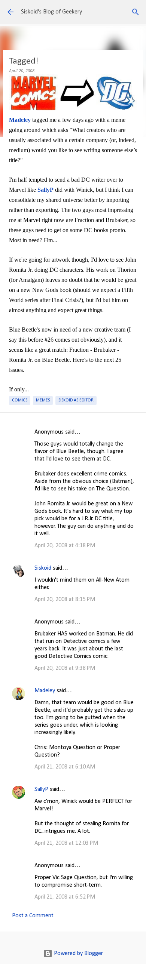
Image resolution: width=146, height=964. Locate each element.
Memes (43, 400)
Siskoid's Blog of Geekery (51, 12)
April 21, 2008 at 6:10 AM (64, 767)
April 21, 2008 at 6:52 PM (64, 897)
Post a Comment (33, 916)
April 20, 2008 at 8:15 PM (64, 600)
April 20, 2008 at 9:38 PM (64, 668)
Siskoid (42, 568)
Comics (19, 400)
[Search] (135, 12)
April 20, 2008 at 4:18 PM (64, 546)
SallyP (41, 789)
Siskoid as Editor (76, 400)
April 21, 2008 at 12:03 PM (66, 843)
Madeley (44, 691)
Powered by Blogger (77, 954)
